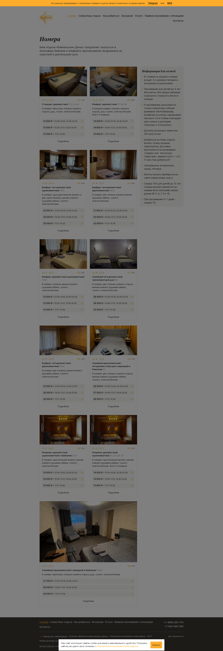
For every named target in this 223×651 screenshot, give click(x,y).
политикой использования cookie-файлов (117, 646)
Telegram (153, 3)
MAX (169, 3)
